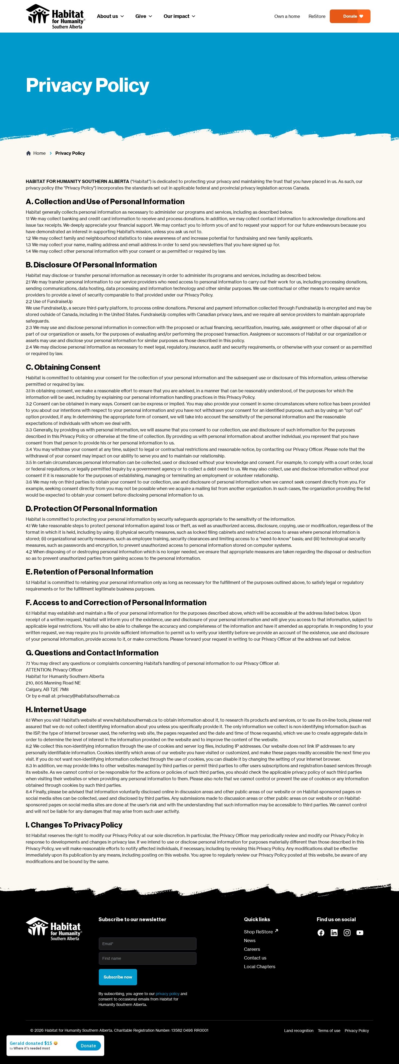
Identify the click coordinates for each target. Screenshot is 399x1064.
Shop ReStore (258, 931)
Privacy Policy (357, 1030)
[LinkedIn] (334, 933)
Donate (350, 16)
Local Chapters (259, 966)
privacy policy (167, 993)
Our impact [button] (176, 16)
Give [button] (140, 16)
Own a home (287, 16)
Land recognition (299, 1030)
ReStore (317, 16)
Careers (252, 949)
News (249, 940)
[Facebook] (321, 933)
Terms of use (329, 1030)
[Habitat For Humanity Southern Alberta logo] (54, 928)
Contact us (255, 958)
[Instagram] (347, 933)
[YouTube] (360, 933)
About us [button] (107, 16)
